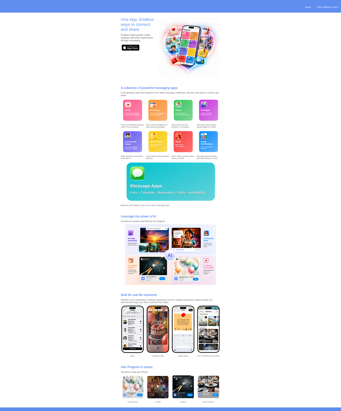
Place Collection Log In (327, 7)
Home (308, 7)
